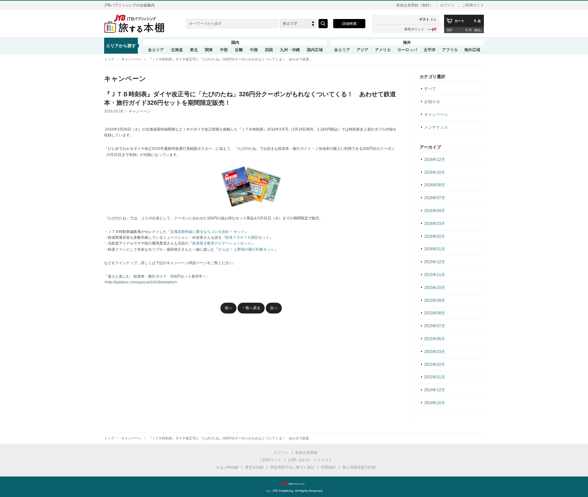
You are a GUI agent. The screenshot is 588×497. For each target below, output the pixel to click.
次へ (273, 308)
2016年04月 (434, 210)
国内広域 (315, 50)
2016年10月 (434, 172)
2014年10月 (434, 402)
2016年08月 (434, 185)
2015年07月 (434, 326)
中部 (224, 50)
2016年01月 (434, 249)
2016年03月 (434, 223)
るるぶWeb (225, 467)
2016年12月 (434, 159)
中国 (254, 50)
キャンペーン (131, 59)
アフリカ (450, 50)
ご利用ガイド (473, 5)
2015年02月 (434, 364)
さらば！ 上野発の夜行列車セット (246, 249)
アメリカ (383, 50)
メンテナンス (436, 127)
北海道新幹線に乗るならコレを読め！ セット (207, 232)
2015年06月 (434, 338)
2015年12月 (434, 262)
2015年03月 (434, 351)
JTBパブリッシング (294, 483)
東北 (194, 50)
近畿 (239, 50)
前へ (228, 308)
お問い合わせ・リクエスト (310, 460)
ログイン (447, 5)
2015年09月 (434, 300)
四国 (269, 50)
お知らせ (432, 101)
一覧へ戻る (251, 308)
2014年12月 (434, 390)
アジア (362, 50)
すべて (430, 88)
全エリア (156, 50)
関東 (209, 50)
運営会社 (252, 467)
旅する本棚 (138, 23)
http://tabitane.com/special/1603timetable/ (140, 282)
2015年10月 (434, 287)
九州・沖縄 (290, 50)
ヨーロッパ (407, 50)
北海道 (177, 50)
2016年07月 (434, 197)
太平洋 (429, 50)
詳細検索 (349, 23)
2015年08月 (434, 313)
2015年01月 (434, 377)
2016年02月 (434, 236)
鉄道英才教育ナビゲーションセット (221, 243)
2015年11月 (434, 274)
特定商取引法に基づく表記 (292, 467)
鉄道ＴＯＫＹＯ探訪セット (247, 237)
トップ (109, 59)
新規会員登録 (306, 452)
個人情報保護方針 (357, 467)
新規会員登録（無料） (414, 5)
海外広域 (472, 50)
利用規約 (328, 467)
